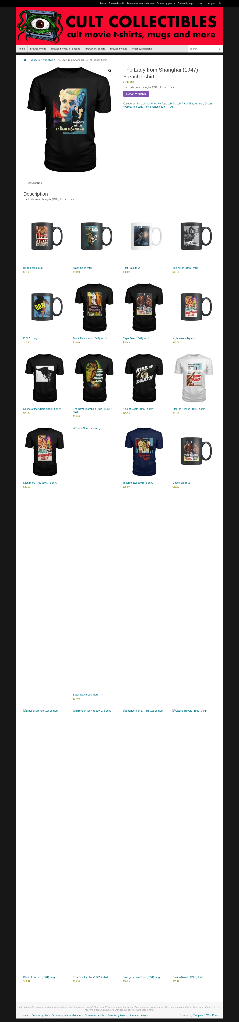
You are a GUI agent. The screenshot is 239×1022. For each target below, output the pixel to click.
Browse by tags (186, 3)
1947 (180, 103)
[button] (110, 71)
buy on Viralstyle (136, 93)
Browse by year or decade (140, 3)
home (103, 3)
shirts (146, 103)
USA (172, 106)
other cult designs (206, 3)
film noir (198, 103)
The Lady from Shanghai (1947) (150, 106)
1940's (172, 103)
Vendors (35, 60)
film (139, 103)
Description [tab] (35, 182)
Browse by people (166, 3)
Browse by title (116, 3)
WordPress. (212, 1015)
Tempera (198, 1015)
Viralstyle (48, 60)
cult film (188, 103)
